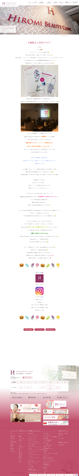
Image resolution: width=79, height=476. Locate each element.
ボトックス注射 (30, 467)
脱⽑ (19, 450)
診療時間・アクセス (13, 436)
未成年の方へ (12, 450)
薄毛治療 (44, 467)
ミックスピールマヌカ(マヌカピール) (33, 457)
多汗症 (20, 448)
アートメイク (45, 469)
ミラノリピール (30, 456)
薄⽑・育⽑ (20, 453)
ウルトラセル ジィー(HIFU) (32, 438)
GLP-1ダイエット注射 (46, 441)
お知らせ (11, 446)
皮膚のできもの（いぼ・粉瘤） (62, 433)
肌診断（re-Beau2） (46, 462)
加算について (12, 443)
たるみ (20, 443)
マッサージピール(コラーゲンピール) (33, 454)
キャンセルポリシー (13, 451)
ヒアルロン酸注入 (30, 466)
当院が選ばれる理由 (13, 441)
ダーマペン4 (30, 464)
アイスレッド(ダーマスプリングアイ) (48, 459)
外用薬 (44, 472)
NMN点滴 (44, 451)
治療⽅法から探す (30, 433)
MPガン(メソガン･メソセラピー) (33, 462)
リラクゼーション (46, 471)
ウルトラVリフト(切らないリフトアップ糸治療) (50, 453)
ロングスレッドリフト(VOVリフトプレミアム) (50, 461)
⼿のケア (20, 460)
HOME (53, 35)
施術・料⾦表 (12, 438)
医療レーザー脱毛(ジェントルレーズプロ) (34, 461)
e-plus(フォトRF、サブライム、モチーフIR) (34, 446)
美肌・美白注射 (45, 438)
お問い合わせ (12, 448)
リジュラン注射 (45, 433)
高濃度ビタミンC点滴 (46, 446)
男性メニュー (21, 461)
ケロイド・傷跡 (60, 438)
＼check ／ (42, 296)
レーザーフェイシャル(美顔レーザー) (33, 441)
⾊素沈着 (20, 436)
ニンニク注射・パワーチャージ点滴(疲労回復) (50, 436)
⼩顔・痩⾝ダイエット (22, 446)
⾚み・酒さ (20, 458)
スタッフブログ (58, 35)
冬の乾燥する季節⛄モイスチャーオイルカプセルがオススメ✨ (51, 329)
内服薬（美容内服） (46, 464)
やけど (59, 436)
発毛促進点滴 (45, 450)
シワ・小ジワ (21, 441)
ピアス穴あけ (45, 466)
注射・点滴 (20, 451)
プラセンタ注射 (45, 443)
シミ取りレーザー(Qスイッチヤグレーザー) (34, 443)
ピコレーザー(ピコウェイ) (32, 436)
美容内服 (20, 456)
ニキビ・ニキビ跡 (21, 438)
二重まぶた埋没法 (61, 444)
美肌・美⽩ (20, 455)
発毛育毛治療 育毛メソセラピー (48, 448)
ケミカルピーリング (31, 452)
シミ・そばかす (21, 433)
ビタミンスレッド (46, 455)
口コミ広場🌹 (40, 272)
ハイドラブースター (31, 459)
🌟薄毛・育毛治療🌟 (28, 329)
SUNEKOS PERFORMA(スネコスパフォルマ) (34, 472)
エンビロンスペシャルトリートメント (33, 451)
